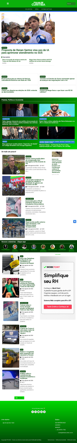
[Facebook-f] (32, 412)
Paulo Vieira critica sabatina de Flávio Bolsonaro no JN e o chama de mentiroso (57, 122)
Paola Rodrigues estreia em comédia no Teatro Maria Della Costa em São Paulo (27, 284)
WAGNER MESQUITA (71, 250)
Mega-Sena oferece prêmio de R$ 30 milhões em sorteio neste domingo (40, 60)
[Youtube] (38, 412)
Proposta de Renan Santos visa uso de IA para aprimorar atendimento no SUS (25, 51)
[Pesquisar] (74, 3)
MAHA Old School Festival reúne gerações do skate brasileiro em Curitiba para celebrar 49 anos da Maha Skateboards (57, 165)
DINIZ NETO (34, 249)
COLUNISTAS (28, 9)
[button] (19, 397)
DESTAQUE (4, 47)
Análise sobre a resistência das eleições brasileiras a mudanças (27, 376)
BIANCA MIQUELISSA (43, 250)
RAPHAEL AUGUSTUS (15, 250)
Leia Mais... (4, 63)
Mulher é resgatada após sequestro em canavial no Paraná (27, 353)
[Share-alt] (44, 412)
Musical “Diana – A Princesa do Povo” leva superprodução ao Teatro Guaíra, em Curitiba (54, 145)
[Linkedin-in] (41, 412)
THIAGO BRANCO (5, 249)
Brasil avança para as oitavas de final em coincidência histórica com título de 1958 (16, 79)
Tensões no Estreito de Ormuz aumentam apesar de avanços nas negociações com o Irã (57, 79)
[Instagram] (35, 412)
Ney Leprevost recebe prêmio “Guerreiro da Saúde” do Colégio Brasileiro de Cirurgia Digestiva (20, 144)
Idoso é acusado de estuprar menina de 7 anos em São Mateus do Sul (14, 60)
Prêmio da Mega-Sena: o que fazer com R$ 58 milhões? (56, 91)
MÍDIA (36, 9)
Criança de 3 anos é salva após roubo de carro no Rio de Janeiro (27, 331)
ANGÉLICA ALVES (52, 249)
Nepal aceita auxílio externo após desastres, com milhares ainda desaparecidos (35, 224)
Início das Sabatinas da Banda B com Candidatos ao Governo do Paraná (27, 261)
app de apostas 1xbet (8, 423)
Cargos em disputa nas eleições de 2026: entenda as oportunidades (19, 91)
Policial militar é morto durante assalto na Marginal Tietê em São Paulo (27, 307)
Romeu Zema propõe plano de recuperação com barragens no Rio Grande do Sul (35, 161)
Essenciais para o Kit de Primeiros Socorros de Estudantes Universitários (35, 202)
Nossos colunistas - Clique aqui (14, 242)
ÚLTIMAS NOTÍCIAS (46, 9)
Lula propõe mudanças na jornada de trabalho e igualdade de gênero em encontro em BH (35, 182)
